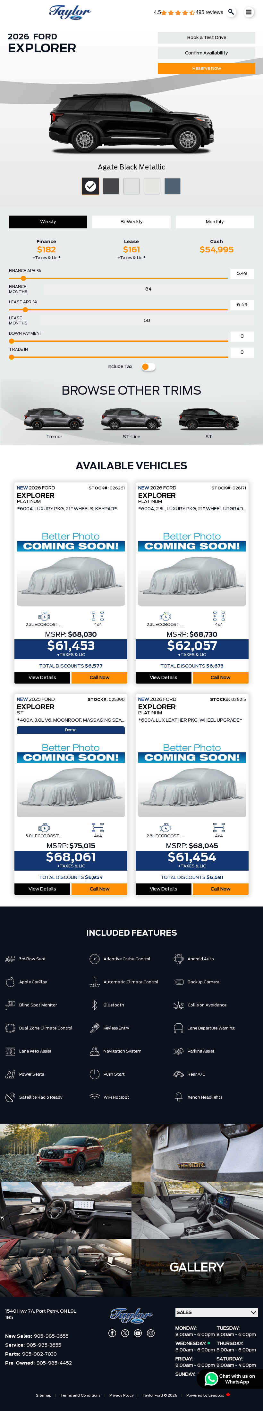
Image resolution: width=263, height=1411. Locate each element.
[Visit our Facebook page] (112, 1333)
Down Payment (26, 333)
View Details (42, 678)
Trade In (18, 349)
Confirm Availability (206, 53)
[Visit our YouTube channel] (138, 1333)
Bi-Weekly (132, 222)
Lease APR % (23, 302)
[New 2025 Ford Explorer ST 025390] (70, 777)
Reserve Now (206, 68)
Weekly (48, 222)
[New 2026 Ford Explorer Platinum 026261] (70, 565)
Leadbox (216, 1395)
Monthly (215, 222)
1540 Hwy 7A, (20, 1311)
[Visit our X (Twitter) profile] (125, 1333)
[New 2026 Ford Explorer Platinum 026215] (192, 777)
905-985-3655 (51, 1336)
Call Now (99, 678)
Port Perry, (48, 1311)
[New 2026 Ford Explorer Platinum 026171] (192, 565)
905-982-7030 (39, 1354)
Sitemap (43, 1395)
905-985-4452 (54, 1363)
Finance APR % (25, 271)
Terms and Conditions (80, 1395)
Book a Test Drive (206, 38)
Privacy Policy (121, 1395)
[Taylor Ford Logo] (70, 13)
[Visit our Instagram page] (151, 1333)
